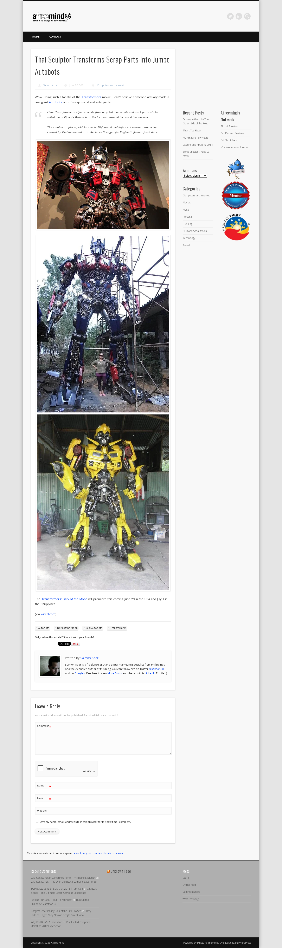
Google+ (80, 673)
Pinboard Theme (206, 942)
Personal (187, 216)
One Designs (227, 942)
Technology (189, 238)
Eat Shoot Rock (229, 140)
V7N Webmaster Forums (234, 147)
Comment (44, 727)
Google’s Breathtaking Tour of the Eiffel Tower (56, 911)
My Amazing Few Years (195, 137)
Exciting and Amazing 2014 (198, 144)
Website (42, 810)
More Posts (115, 673)
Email (44, 799)
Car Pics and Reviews (232, 133)
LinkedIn (239, 16)
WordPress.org (190, 899)
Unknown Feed (121, 871)
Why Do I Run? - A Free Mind (46, 922)
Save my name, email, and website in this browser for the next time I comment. (85, 822)
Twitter (230, 16)
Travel (186, 245)
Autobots (55, 102)
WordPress (245, 942)
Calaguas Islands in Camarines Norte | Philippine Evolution (63, 878)
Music (186, 209)
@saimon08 (156, 669)
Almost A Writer (229, 126)
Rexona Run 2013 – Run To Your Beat (51, 900)
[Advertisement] (214, 75)
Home (35, 36)
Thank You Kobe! (192, 130)
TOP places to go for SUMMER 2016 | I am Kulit (57, 888)
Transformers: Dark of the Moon (64, 599)
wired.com (48, 614)
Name (44, 786)
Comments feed (191, 892)
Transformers (91, 97)
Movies (187, 202)
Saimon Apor (50, 85)
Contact (55, 36)
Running (187, 224)
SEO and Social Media (195, 231)
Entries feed (189, 885)
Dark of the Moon (67, 628)
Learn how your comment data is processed (98, 853)
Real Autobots (94, 628)
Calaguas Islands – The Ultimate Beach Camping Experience (64, 881)
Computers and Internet (110, 85)
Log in (185, 878)
